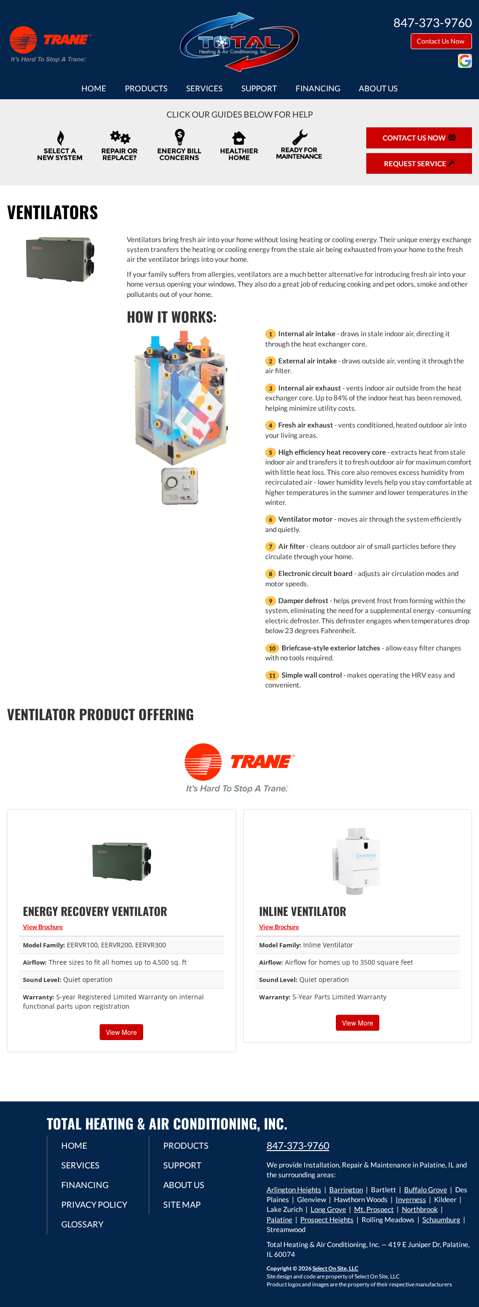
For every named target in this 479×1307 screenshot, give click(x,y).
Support (259, 88)
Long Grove (328, 1209)
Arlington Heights (294, 1189)
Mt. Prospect (374, 1209)
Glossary (82, 1224)
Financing (318, 88)
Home (93, 88)
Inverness (411, 1199)
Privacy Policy (94, 1204)
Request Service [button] (416, 163)
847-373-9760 (298, 1145)
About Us (378, 88)
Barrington (346, 1189)
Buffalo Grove (425, 1189)
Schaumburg (441, 1219)
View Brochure (43, 926)
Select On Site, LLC (335, 1268)
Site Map (182, 1204)
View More (121, 1032)
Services (204, 88)
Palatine (279, 1219)
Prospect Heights (327, 1219)
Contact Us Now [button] (441, 41)
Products (146, 88)
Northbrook (420, 1209)
